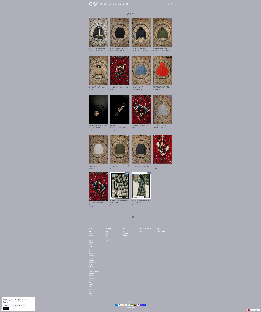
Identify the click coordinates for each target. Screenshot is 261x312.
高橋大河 (91, 284)
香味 (127, 4)
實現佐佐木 (91, 273)
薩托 (90, 269)
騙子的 (90, 286)
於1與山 (91, 295)
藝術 (119, 4)
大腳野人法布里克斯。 (94, 271)
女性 (114, 4)
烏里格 (90, 293)
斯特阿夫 (91, 280)
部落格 (107, 233)
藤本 (90, 240)
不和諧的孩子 (92, 235)
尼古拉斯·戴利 (92, 255)
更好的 (90, 244)
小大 (90, 251)
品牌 (105, 4)
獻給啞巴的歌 (92, 278)
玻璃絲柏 (91, 242)
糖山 (90, 282)
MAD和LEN (91, 260)
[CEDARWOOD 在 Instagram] (158, 229)
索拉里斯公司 (92, 275)
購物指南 (125, 235)
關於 (124, 231)
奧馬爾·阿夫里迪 (92, 262)
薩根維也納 (91, 266)
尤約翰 (90, 289)
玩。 (90, 238)
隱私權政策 (125, 233)
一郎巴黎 (91, 246)
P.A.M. (90, 264)
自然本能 (91, 253)
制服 (90, 291)
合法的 (124, 238)
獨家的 (107, 238)
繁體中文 (130, 301)
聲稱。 (90, 231)
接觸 (141, 231)
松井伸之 (91, 258)
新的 (101, 4)
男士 (109, 4)
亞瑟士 (90, 233)
